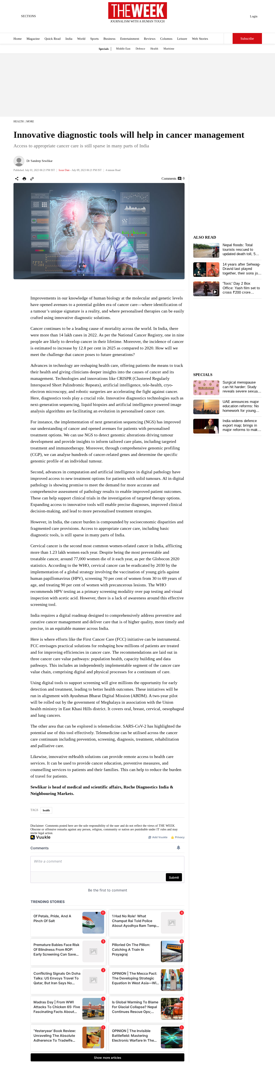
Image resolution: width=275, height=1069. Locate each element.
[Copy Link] (32, 178)
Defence (140, 48)
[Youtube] (141, 27)
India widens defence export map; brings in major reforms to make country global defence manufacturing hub (241, 430)
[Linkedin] (148, 27)
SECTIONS (28, 16)
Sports (94, 38)
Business (109, 38)
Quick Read (53, 38)
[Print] (24, 178)
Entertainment (129, 38)
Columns (166, 38)
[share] (16, 178)
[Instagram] (134, 27)
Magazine (33, 38)
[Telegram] (155, 27)
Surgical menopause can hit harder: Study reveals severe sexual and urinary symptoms (241, 389)
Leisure (182, 38)
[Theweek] (137, 10)
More (30, 121)
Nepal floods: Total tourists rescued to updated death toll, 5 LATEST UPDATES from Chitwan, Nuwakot (241, 254)
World (81, 38)
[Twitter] (126, 27)
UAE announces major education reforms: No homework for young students (241, 408)
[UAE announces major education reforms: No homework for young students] (206, 407)
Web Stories (200, 38)
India (68, 38)
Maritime (168, 48)
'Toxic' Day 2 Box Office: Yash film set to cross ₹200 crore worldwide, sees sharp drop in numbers (241, 292)
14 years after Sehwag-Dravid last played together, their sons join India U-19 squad (242, 271)
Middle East (123, 48)
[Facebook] (119, 27)
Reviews (149, 38)
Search (228, 38)
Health (154, 48)
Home (17, 38)
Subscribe (247, 38)
